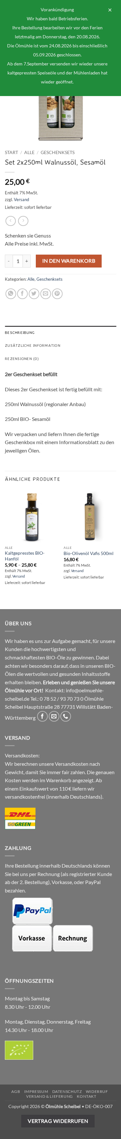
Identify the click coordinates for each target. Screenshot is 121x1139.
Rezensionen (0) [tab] (22, 358)
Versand (21, 199)
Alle (29, 152)
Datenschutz (67, 1091)
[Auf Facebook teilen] (22, 293)
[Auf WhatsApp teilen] (10, 293)
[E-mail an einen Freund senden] (45, 293)
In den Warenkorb (68, 261)
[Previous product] (23, 221)
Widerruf (97, 1091)
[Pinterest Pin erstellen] (57, 293)
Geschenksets (58, 152)
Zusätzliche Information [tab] (32, 345)
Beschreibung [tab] (20, 332)
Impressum (36, 1091)
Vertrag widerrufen (58, 1121)
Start (11, 152)
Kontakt (86, 1096)
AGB (15, 1091)
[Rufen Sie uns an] (65, 716)
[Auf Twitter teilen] (34, 293)
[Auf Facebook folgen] (42, 716)
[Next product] (10, 221)
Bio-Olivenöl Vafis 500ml (89, 553)
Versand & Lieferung (49, 1096)
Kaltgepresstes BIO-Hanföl (25, 555)
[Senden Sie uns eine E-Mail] (54, 716)
